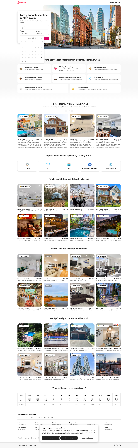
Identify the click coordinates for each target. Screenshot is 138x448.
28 (38, 58)
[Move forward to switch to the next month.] (41, 38)
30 (22, 61)
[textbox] (27, 33)
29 (41, 58)
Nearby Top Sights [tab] (49, 418)
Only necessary (69, 438)
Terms (35, 445)
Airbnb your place (114, 2)
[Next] (72, 111)
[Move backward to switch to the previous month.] (22, 38)
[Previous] (66, 111)
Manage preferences (87, 438)
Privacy (31, 445)
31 (25, 61)
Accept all (50, 438)
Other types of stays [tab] (36, 418)
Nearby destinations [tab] (22, 418)
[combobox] (34, 28)
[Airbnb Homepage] (21, 2)
